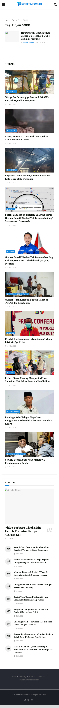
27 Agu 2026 (11, 104)
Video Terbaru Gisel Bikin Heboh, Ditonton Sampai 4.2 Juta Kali (23, 531)
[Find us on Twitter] (32, 700)
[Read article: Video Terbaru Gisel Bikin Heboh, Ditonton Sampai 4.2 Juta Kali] (29, 506)
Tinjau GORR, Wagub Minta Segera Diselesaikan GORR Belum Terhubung (35, 35)
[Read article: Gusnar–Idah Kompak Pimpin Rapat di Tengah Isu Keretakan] (29, 284)
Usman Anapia (28, 43)
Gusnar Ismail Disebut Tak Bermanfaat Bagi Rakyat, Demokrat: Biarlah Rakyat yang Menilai (29, 260)
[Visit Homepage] (29, 4)
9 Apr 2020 (41, 43)
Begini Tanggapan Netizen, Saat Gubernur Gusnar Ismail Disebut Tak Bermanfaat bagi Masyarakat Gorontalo (29, 218)
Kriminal (11, 91)
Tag (13, 20)
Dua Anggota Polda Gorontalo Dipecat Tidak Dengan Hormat (33, 623)
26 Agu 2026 (11, 225)
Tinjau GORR (23, 20)
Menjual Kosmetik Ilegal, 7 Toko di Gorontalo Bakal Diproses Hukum (31, 573)
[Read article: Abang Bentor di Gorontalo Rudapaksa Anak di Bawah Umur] (29, 121)
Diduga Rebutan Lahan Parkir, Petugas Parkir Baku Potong (33, 586)
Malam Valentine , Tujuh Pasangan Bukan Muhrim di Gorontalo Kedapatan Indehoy (33, 649)
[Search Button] (55, 4)
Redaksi (42, 676)
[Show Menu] (3, 4)
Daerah (10, 209)
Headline (11, 131)
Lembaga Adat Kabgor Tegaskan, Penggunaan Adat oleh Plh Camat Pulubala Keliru (29, 420)
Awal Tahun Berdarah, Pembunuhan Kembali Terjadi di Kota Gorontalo (31, 548)
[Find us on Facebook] (25, 700)
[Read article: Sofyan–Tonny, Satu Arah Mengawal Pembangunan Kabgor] (29, 444)
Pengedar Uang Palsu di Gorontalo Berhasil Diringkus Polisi (31, 611)
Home (7, 20)
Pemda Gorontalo (16, 454)
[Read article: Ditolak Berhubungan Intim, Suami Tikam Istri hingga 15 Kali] (29, 323)
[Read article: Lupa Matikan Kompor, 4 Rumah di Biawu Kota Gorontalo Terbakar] (29, 160)
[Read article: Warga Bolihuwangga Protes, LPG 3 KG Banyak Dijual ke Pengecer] (29, 82)
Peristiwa (12, 170)
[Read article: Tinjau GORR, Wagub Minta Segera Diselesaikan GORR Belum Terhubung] (12, 36)
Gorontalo (13, 411)
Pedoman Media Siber (29, 679)
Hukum (10, 333)
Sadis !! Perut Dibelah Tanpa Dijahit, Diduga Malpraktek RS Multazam (31, 561)
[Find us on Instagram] (28, 700)
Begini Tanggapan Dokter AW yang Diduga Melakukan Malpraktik (31, 598)
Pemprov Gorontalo (17, 294)
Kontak (32, 676)
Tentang (22, 676)
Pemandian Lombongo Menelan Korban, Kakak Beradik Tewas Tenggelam (33, 635)
